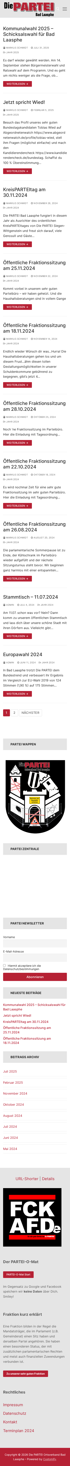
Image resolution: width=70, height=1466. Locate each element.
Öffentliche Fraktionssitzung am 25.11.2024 (34, 265)
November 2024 (15, 1093)
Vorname (9, 937)
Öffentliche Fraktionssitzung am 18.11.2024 (34, 328)
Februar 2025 (13, 1082)
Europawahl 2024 (22, 654)
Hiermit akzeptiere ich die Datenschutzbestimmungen (22, 967)
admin (10, 605)
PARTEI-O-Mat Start (18, 1274)
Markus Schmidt (17, 47)
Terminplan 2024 (18, 1430)
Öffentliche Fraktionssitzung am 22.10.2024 (34, 464)
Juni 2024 (10, 1138)
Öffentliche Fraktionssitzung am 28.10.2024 (34, 406)
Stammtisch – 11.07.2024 (30, 597)
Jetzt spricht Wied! (24, 102)
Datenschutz (14, 1413)
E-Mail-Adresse (13, 951)
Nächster (30, 713)
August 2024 (12, 1116)
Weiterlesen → (17, 83)
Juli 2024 (10, 1126)
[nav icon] (65, 9)
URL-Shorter (27, 1178)
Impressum (13, 1404)
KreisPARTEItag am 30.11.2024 (24, 192)
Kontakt (10, 1422)
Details (48, 1178)
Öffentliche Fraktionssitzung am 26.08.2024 (34, 527)
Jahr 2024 (12, 207)
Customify (49, 1459)
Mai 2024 (10, 1149)
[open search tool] (58, 9)
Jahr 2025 (12, 52)
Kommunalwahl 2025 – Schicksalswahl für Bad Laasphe (29, 34)
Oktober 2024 (13, 1104)
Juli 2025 (10, 1071)
